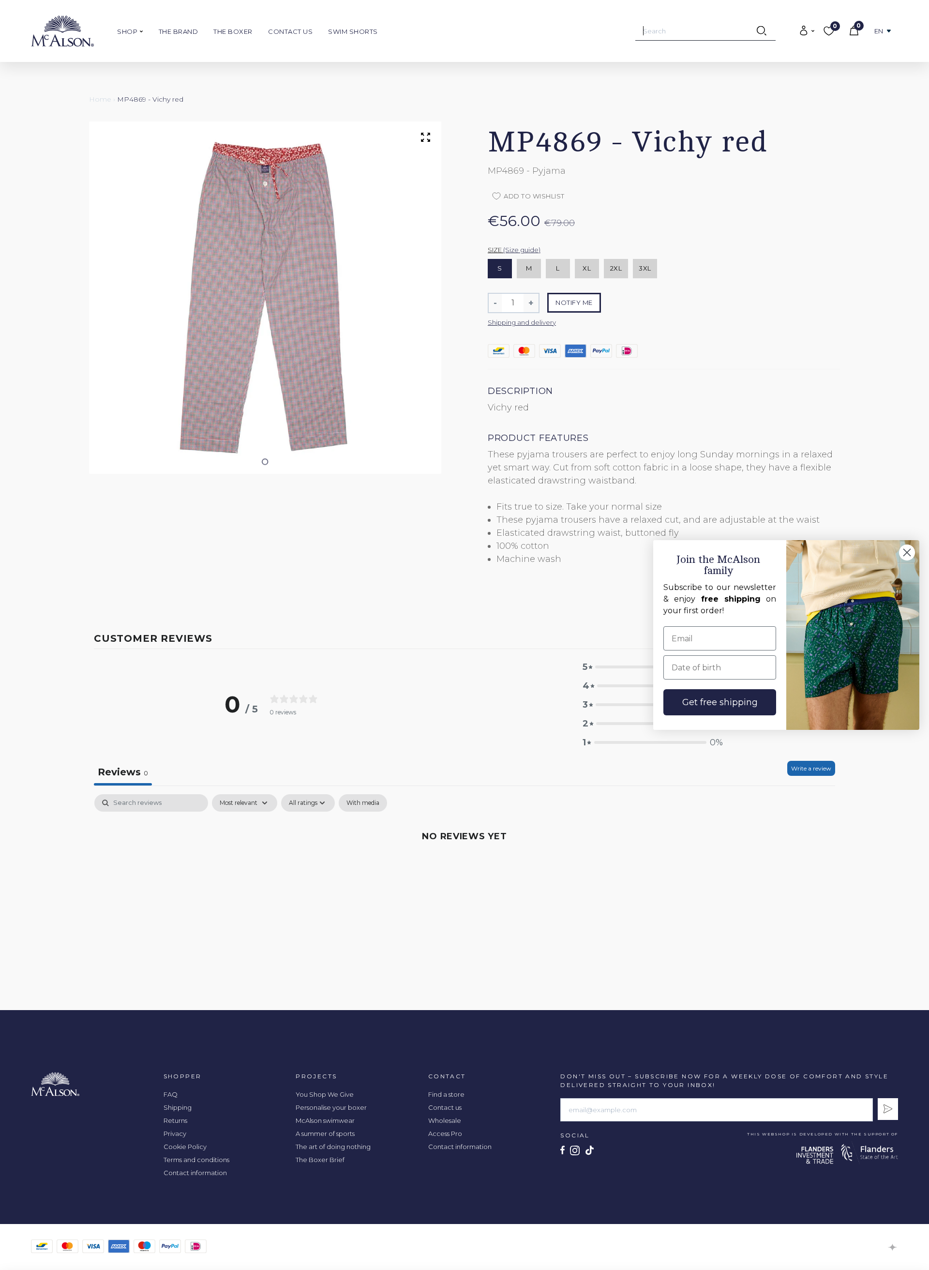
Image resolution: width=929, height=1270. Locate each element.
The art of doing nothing (333, 1146)
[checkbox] (363, 803)
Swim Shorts (353, 31)
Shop (128, 31)
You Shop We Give (325, 1094)
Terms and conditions (196, 1160)
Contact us (290, 31)
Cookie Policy (185, 1146)
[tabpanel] (464, 868)
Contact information (195, 1173)
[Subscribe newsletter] (888, 1109)
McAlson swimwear (325, 1120)
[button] (265, 462)
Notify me (574, 302)
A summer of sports (325, 1133)
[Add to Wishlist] (536, 78)
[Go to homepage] (62, 30)
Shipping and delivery (522, 322)
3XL (645, 268)
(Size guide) (521, 250)
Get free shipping (720, 702)
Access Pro (445, 1133)
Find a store (446, 1094)
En (879, 31)
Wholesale (444, 1120)
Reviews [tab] (123, 772)
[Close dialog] (907, 552)
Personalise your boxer (331, 1107)
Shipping (178, 1107)
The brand (178, 31)
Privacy (175, 1133)
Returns (175, 1120)
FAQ (171, 1094)
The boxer (233, 31)
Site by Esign (893, 1247)
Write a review (811, 768)
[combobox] (705, 31)
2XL (616, 268)
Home (100, 99)
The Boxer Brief (320, 1160)
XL (587, 268)
